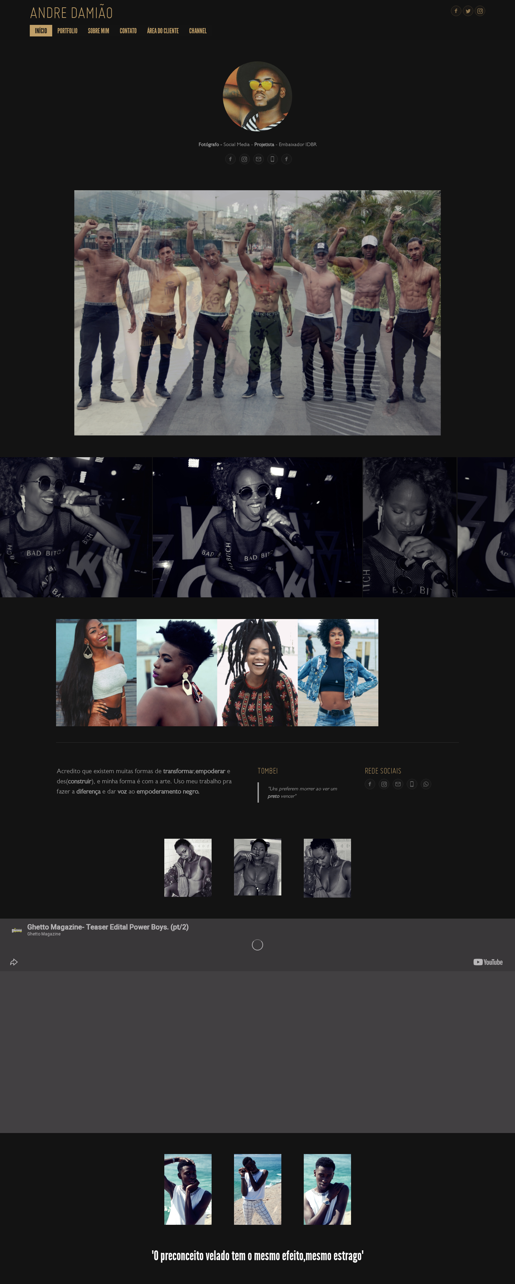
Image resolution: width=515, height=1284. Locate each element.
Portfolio (67, 31)
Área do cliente (163, 31)
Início (41, 31)
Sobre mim (98, 31)
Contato (128, 31)
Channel (198, 31)
